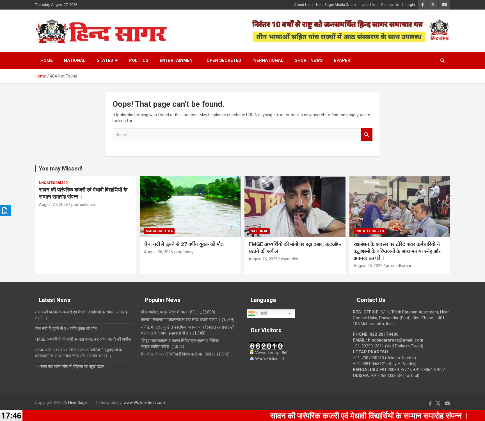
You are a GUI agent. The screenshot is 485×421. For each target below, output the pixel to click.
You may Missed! (60, 168)
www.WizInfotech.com (144, 402)
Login (410, 5)
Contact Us (390, 5)
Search (366, 134)
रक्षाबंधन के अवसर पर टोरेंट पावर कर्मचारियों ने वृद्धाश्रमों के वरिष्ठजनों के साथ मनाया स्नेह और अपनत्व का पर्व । (397, 251)
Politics (138, 60)
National (75, 60)
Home (46, 60)
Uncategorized (53, 183)
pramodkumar (84, 204)
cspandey (184, 252)
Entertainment (177, 60)
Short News (309, 60)
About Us (302, 5)
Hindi (261, 313)
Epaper (342, 60)
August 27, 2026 (53, 204)
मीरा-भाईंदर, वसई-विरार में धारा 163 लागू (171, 312)
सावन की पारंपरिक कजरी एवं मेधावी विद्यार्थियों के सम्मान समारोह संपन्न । (83, 193)
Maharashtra (159, 231)
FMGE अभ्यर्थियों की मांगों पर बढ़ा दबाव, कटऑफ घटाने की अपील (83, 339)
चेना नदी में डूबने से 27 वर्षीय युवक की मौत (184, 244)
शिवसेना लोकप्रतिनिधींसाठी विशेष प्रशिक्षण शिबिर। (178, 354)
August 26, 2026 (158, 252)
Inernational (267, 60)
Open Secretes (224, 60)
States (105, 60)
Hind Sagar (78, 402)
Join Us (368, 5)
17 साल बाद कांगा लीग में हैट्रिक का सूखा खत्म (69, 366)
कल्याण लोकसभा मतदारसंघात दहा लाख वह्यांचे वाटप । (181, 319)
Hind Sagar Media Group (336, 5)
